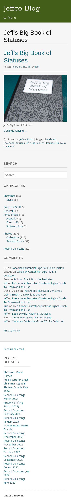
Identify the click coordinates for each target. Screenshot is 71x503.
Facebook (50, 139)
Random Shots (15, 241)
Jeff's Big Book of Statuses (40, 142)
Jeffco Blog (22, 8)
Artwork (11, 218)
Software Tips (14, 226)
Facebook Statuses (14, 142)
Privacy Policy (12, 330)
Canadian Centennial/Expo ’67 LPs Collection (38, 268)
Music (9, 199)
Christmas (9, 195)
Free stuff (12, 222)
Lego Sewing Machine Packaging (31, 313)
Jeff (37, 66)
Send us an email (14, 349)
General (8, 211)
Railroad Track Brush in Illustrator (33, 279)
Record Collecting (14, 248)
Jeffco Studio (26, 139)
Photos (8, 233)
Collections (12, 237)
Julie (6, 306)
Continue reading (15, 130)
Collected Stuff (12, 207)
